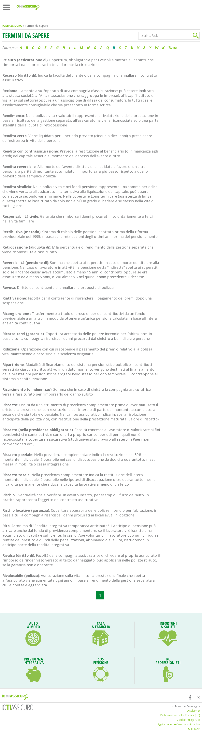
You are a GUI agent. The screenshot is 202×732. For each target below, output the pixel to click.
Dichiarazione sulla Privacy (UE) (180, 715)
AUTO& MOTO (33, 625)
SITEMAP (194, 729)
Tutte (172, 47)
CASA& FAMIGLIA (101, 625)
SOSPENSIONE (100, 661)
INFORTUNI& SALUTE (168, 625)
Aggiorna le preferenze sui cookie (178, 724)
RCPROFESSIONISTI (168, 661)
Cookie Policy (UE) (188, 720)
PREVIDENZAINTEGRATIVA (33, 661)
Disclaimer (193, 710)
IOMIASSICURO (12, 25)
